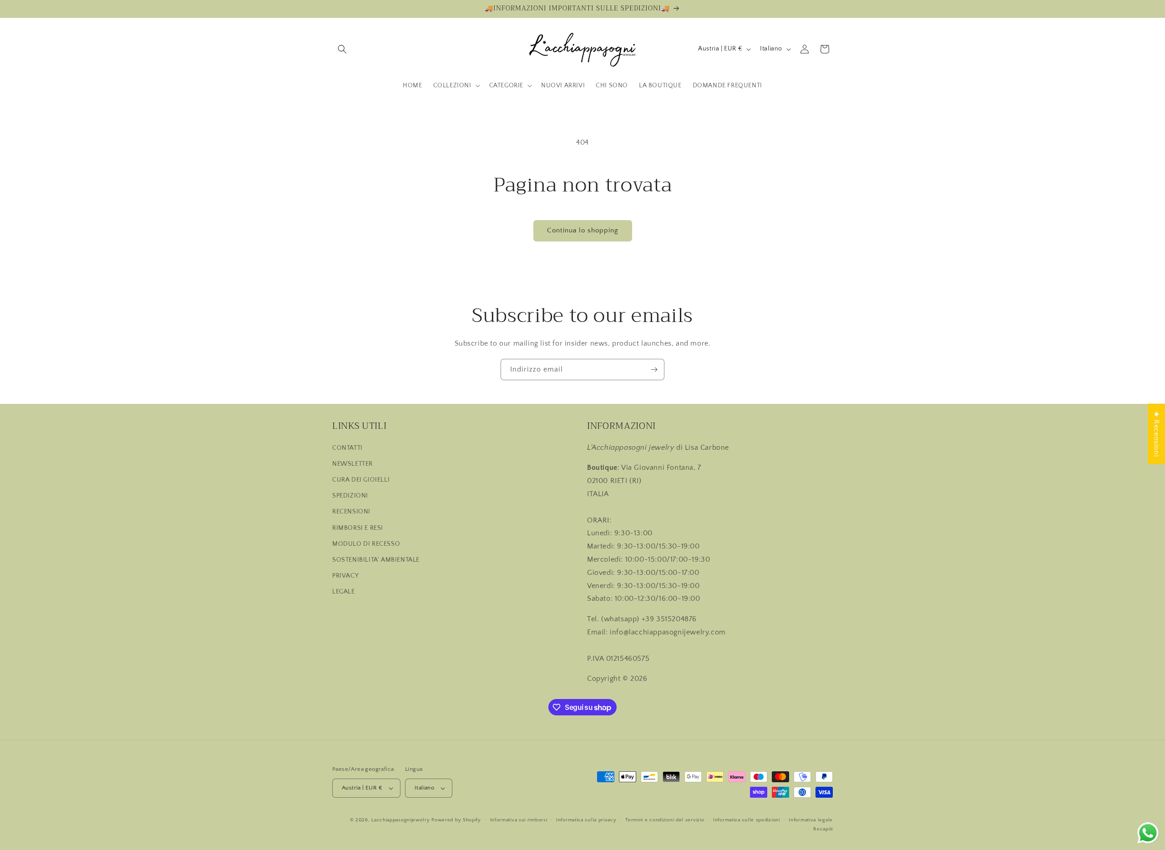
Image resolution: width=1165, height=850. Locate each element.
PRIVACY (345, 575)
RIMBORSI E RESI (357, 528)
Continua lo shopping (582, 230)
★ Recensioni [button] (1156, 434)
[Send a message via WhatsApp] (1147, 832)
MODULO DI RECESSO (366, 544)
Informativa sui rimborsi (518, 820)
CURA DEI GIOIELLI (361, 479)
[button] (342, 49)
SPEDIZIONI (350, 495)
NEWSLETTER (352, 464)
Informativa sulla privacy (586, 820)
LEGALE (343, 591)
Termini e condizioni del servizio (664, 820)
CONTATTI (347, 448)
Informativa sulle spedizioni (746, 820)
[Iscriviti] (654, 369)
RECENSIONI (351, 511)
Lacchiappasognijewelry (400, 820)
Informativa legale (811, 820)
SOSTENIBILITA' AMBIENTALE (376, 559)
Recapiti (823, 829)
